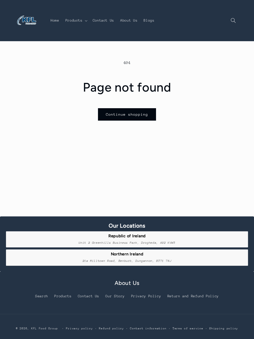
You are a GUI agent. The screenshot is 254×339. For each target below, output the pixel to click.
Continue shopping (127, 114)
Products (62, 296)
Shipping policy (223, 328)
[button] (76, 20)
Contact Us (88, 296)
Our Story (115, 296)
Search (41, 296)
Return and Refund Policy (193, 296)
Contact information (148, 328)
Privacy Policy (146, 296)
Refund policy (111, 328)
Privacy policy (79, 328)
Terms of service (188, 328)
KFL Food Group (44, 328)
